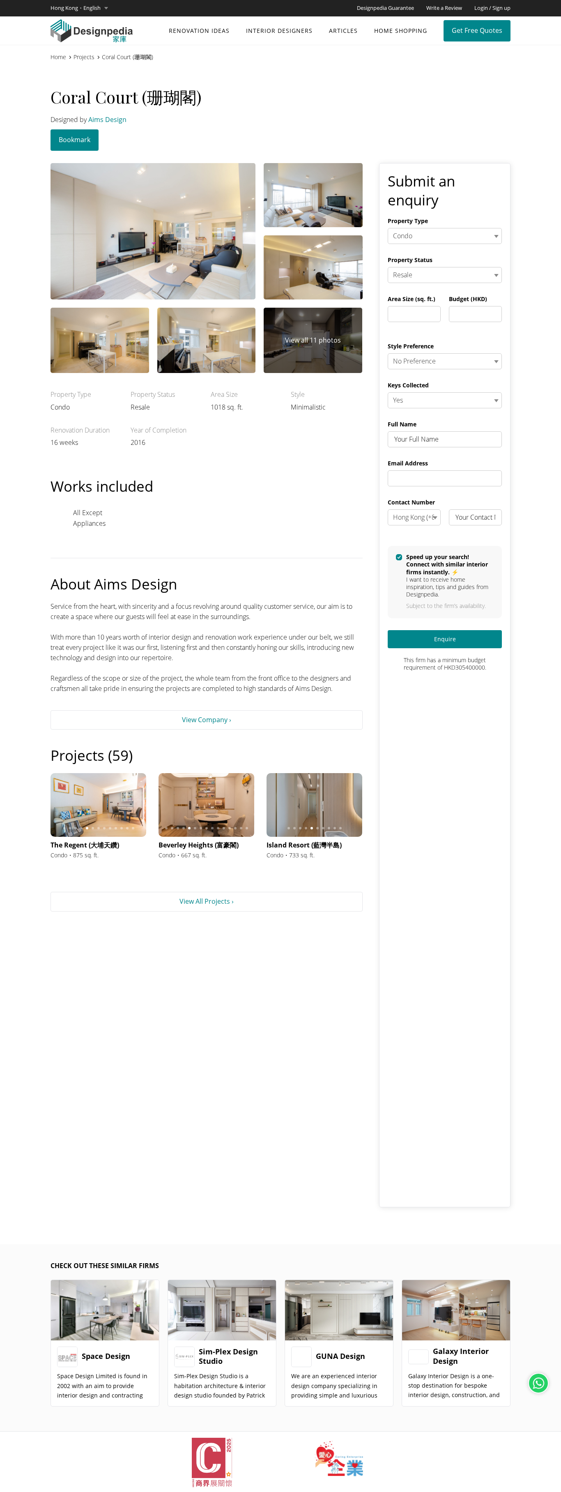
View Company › (206, 719)
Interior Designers (279, 31)
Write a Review (444, 8)
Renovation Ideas (199, 31)
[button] (79, 8)
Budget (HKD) (468, 299)
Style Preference (411, 346)
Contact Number (411, 502)
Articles (343, 31)
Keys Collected (408, 385)
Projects (84, 57)
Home (58, 57)
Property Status (410, 260)
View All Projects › (206, 901)
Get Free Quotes (477, 30)
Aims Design (107, 119)
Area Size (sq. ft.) (411, 299)
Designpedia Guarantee (385, 8)
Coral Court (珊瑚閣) (127, 57)
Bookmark (74, 139)
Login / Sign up (492, 8)
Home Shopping (400, 31)
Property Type (408, 221)
